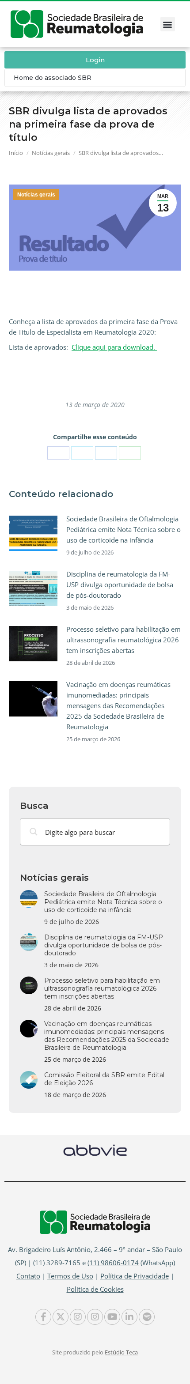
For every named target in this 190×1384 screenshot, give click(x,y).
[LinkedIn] (106, 453)
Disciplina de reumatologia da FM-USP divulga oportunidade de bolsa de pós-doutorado (119, 584)
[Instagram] (78, 1317)
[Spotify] (147, 1317)
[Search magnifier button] (33, 831)
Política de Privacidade (134, 1275)
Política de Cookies (95, 1289)
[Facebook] (58, 453)
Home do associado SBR (52, 78)
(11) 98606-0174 (113, 1262)
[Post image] (33, 533)
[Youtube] (112, 1317)
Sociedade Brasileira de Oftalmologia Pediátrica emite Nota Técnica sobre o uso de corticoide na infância (123, 529)
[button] (167, 24)
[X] (82, 453)
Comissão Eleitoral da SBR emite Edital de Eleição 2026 (104, 1079)
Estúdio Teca (121, 1352)
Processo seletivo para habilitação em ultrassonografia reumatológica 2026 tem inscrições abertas (123, 640)
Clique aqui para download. (114, 347)
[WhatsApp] (130, 453)
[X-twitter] (60, 1317)
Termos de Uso (70, 1275)
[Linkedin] (129, 1317)
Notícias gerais (36, 195)
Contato (28, 1275)
